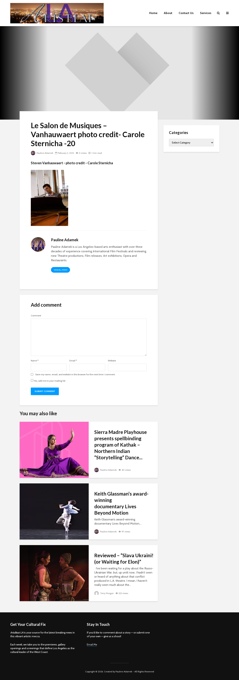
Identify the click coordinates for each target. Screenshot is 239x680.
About (168, 13)
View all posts (60, 270)
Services (205, 13)
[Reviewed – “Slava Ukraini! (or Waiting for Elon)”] (54, 573)
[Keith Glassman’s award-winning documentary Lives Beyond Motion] (54, 511)
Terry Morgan (107, 593)
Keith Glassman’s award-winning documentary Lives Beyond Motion (121, 503)
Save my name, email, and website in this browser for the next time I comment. (75, 374)
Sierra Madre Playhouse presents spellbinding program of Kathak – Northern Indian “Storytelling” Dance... (120, 444)
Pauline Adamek (44, 153)
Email (73, 361)
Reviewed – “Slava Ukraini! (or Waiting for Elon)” (123, 558)
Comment (36, 315)
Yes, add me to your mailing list (49, 380)
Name (34, 361)
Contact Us (186, 13)
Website (112, 361)
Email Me (92, 644)
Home (153, 13)
